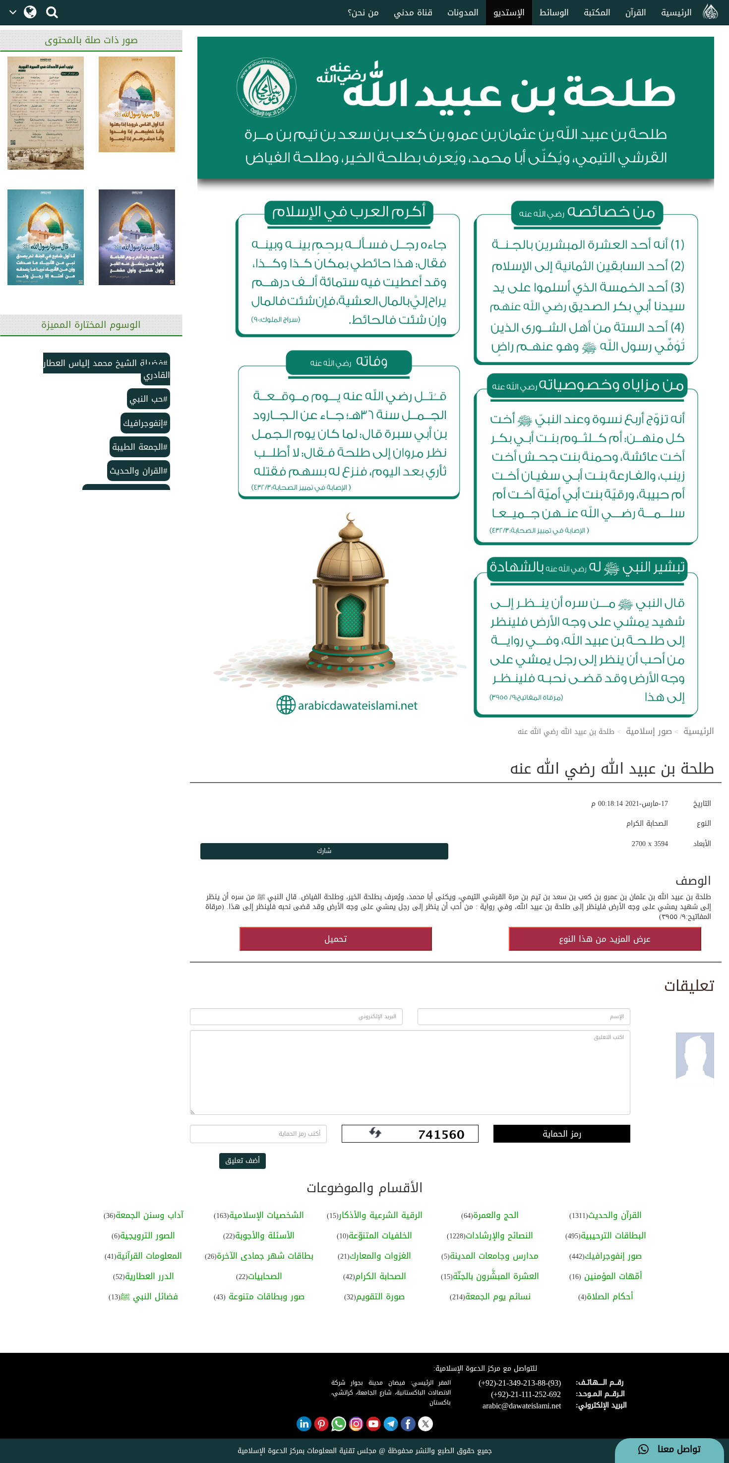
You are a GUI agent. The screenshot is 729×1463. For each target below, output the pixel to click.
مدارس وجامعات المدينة (494, 1256)
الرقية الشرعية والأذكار (381, 1215)
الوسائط (554, 12)
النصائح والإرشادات (499, 1235)
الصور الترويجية (147, 1235)
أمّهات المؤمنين (611, 1276)
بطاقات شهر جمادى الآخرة (265, 1256)
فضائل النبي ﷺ (149, 1296)
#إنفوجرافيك (145, 423)
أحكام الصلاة (610, 1296)
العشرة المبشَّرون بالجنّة (496, 1276)
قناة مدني (413, 12)
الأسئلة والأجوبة (265, 1235)
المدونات (463, 12)
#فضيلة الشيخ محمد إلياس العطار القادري (106, 369)
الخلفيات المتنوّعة (380, 1235)
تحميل (335, 939)
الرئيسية (676, 12)
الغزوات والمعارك (380, 1256)
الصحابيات (265, 1276)
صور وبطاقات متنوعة (265, 1296)
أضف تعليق (242, 1160)
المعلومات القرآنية (149, 1256)
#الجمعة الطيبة (140, 447)
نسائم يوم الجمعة (498, 1296)
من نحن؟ (363, 12)
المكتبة (597, 12)
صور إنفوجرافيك (613, 1256)
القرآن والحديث (615, 1215)
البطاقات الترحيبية (613, 1235)
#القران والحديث (139, 471)
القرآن (635, 12)
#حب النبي (148, 399)
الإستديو (509, 12)
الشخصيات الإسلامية (266, 1215)
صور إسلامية (649, 731)
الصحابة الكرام (380, 1276)
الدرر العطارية (149, 1276)
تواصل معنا (675, 1449)
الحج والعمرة (496, 1215)
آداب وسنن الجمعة (149, 1215)
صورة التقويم (380, 1296)
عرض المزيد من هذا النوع (605, 939)
